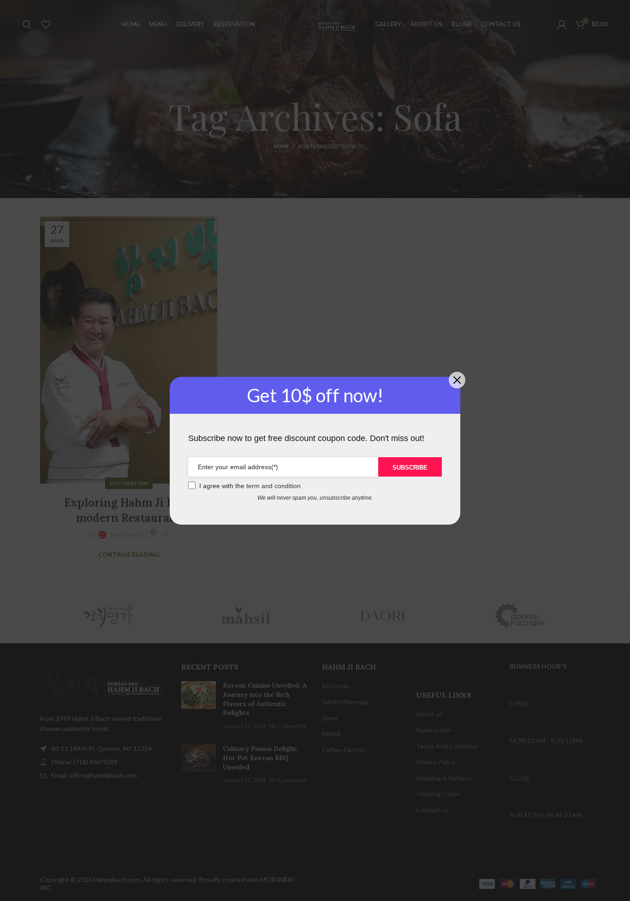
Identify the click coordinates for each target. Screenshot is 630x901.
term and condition (273, 486)
